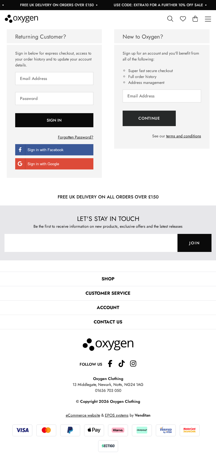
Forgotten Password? (75, 137)
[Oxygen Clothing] (21, 19)
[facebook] (112, 364)
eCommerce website (83, 415)
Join (194, 243)
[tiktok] (124, 364)
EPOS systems (117, 415)
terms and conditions (183, 136)
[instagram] (133, 364)
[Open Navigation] (208, 19)
